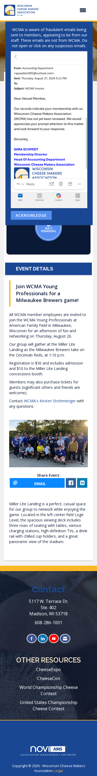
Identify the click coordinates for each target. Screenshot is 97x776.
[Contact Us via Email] (65, 638)
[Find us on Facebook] (32, 638)
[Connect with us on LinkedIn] (43, 638)
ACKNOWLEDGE (31, 215)
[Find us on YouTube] (54, 638)
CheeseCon (48, 678)
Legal (58, 770)
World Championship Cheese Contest (48, 690)
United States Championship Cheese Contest (48, 705)
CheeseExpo (48, 669)
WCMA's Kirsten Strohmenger (50, 400)
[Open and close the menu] (65, 10)
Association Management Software (48, 755)
